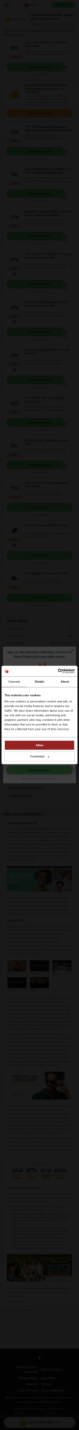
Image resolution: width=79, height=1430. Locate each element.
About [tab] (65, 681)
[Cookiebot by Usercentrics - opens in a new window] (58, 671)
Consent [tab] (14, 681)
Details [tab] (39, 681)
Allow (39, 745)
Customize (37, 756)
